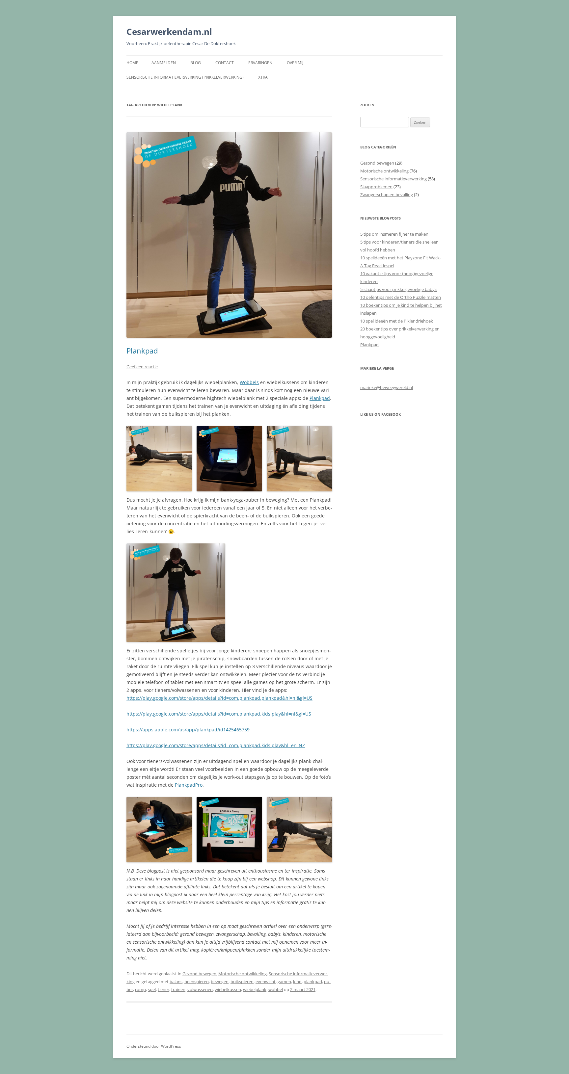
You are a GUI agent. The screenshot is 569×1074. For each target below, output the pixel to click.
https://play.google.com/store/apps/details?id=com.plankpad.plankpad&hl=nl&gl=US (219, 698)
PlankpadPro (189, 785)
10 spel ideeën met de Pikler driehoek (396, 321)
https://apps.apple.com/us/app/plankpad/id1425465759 (188, 729)
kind (297, 981)
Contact (224, 62)
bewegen (220, 981)
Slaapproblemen (376, 187)
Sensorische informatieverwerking (393, 179)
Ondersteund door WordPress (153, 1046)
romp (140, 989)
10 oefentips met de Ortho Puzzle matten (400, 297)
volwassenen (200, 989)
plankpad (313, 981)
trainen (178, 989)
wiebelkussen (228, 989)
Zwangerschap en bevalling (386, 194)
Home (132, 62)
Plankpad (142, 350)
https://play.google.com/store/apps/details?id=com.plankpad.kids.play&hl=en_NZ (215, 745)
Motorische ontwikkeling (242, 974)
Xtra (263, 77)
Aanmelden (163, 62)
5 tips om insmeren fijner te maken (394, 234)
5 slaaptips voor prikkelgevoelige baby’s (398, 289)
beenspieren (196, 981)
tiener (163, 989)
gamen (284, 981)
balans (176, 981)
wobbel (275, 989)
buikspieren (242, 981)
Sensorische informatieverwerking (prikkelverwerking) (185, 77)
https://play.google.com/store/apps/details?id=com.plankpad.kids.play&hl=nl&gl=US (218, 714)
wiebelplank (254, 989)
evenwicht (266, 981)
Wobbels (249, 382)
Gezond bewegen (199, 974)
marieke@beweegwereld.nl (386, 387)
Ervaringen (260, 62)
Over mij (295, 62)
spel (152, 989)
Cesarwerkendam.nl (169, 32)
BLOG (195, 62)
